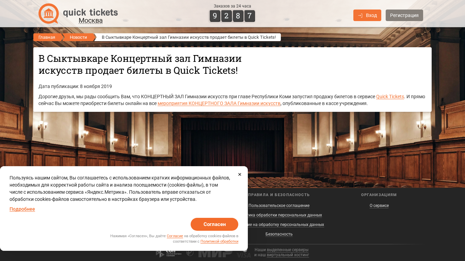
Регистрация (404, 15)
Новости (78, 37)
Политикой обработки (219, 241)
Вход (371, 15)
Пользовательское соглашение (278, 205)
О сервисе (379, 205)
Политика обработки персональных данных (279, 215)
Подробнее (22, 209)
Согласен (215, 224)
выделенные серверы (287, 249)
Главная (46, 37)
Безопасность (279, 234)
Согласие (175, 236)
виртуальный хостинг (288, 255)
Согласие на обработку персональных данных (279, 224)
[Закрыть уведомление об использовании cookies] (240, 174)
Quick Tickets (390, 96)
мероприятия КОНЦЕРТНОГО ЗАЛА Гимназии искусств (219, 103)
